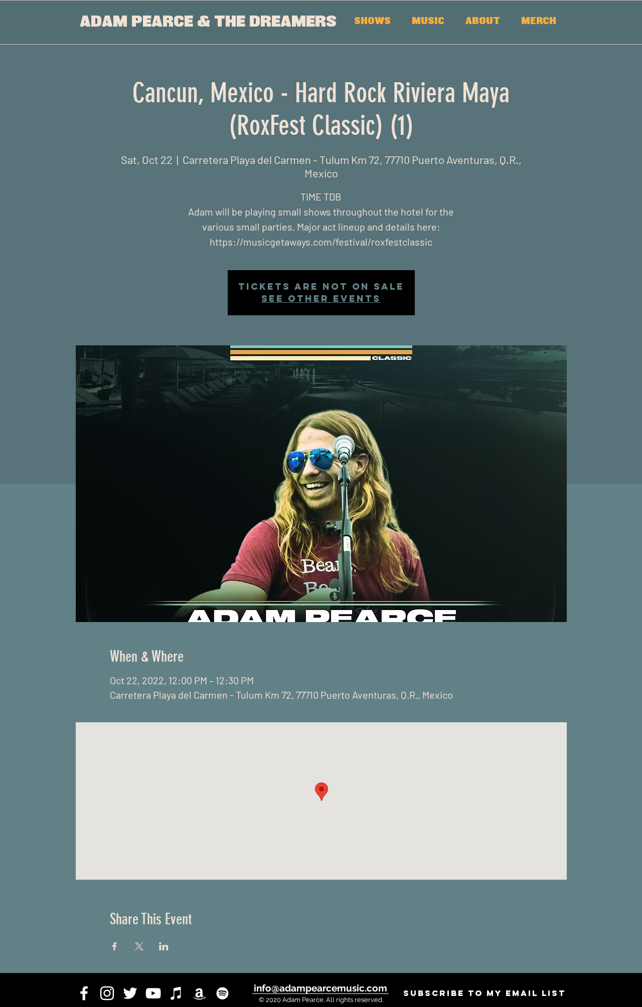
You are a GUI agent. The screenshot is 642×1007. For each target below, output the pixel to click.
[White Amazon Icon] (199, 993)
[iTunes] (176, 993)
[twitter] (130, 993)
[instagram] (107, 993)
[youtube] (153, 993)
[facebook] (84, 993)
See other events (321, 298)
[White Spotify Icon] (222, 993)
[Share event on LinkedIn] (164, 946)
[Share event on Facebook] (114, 946)
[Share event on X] (139, 946)
